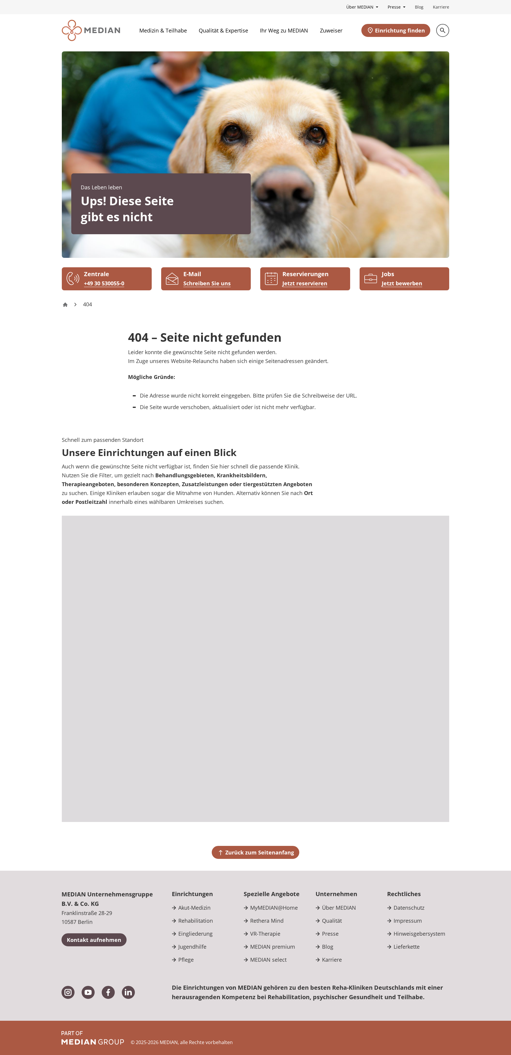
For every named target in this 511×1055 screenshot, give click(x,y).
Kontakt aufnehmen (94, 939)
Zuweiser (331, 30)
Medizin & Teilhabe (163, 30)
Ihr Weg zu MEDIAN (284, 30)
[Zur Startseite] (91, 30)
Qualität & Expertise (223, 30)
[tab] (410, 539)
